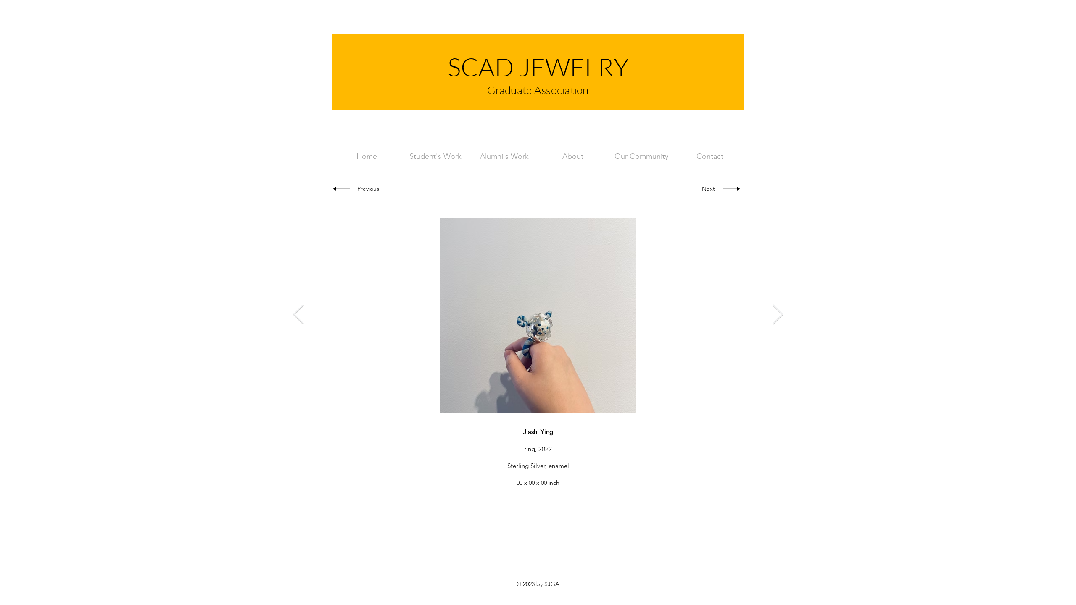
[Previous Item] (298, 315)
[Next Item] (777, 315)
